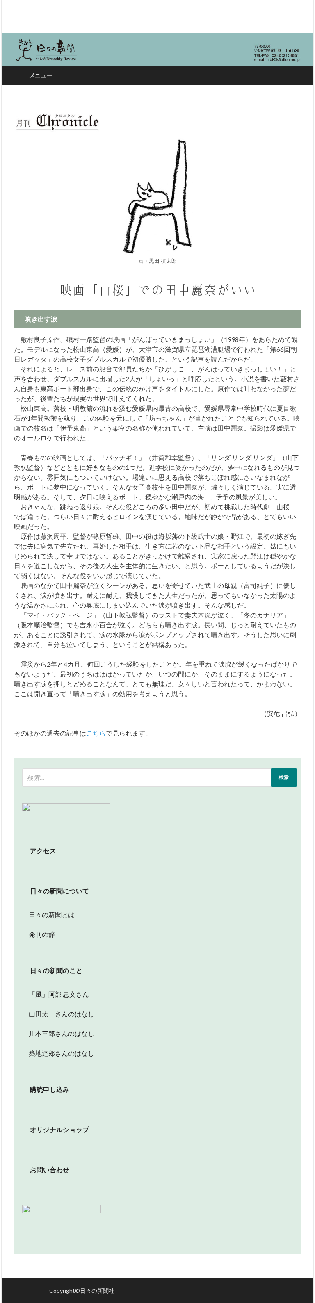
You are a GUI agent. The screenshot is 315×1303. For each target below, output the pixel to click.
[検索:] (159, 777)
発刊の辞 (42, 934)
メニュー (40, 75)
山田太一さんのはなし (58, 1014)
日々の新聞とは (48, 914)
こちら (96, 733)
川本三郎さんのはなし (58, 1033)
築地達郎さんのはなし (58, 1053)
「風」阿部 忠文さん (55, 994)
